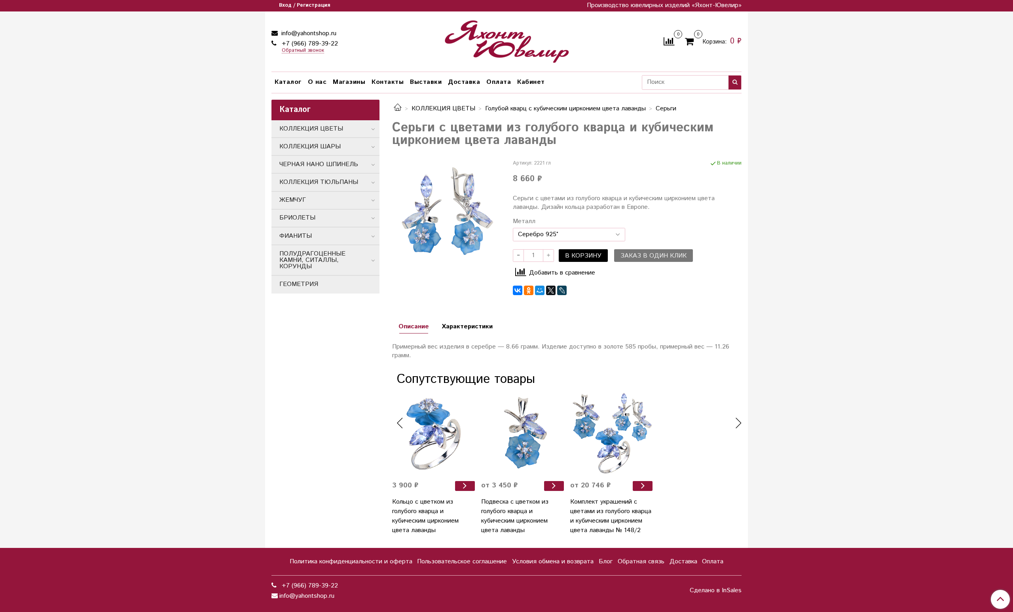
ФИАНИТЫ (295, 236)
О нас (317, 82)
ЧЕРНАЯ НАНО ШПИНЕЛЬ (318, 164)
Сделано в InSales (716, 590)
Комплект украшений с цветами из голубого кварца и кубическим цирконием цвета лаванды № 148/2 (610, 516)
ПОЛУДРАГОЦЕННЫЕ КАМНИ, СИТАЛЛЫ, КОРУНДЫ (312, 260)
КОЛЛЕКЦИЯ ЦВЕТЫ (443, 108)
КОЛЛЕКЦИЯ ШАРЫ (310, 146)
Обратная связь (641, 561)
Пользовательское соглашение (462, 561)
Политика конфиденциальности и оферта (351, 561)
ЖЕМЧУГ (292, 200)
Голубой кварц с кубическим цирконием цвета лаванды (565, 108)
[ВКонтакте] (517, 290)
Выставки (426, 82)
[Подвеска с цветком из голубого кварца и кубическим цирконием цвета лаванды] (522, 433)
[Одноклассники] (528, 290)
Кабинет (531, 82)
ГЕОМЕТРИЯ (298, 284)
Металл (524, 221)
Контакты (388, 82)
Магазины (349, 82)
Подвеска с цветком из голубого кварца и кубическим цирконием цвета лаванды (514, 516)
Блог (606, 561)
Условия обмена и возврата (553, 561)
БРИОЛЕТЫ (297, 217)
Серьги (666, 108)
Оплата (498, 82)
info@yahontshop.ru (307, 33)
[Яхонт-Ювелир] (506, 40)
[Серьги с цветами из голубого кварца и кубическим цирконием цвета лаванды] (446, 213)
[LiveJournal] (562, 290)
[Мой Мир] (539, 290)
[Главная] (398, 108)
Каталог (288, 82)
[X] (551, 290)
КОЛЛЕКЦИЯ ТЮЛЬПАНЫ (318, 182)
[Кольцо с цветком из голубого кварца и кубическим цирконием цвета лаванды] (433, 433)
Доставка (464, 82)
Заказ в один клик (653, 255)
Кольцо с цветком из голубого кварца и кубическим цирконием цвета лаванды (425, 516)
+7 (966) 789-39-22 (309, 43)
